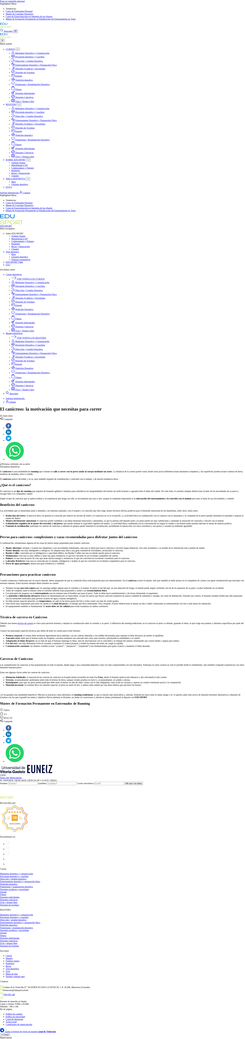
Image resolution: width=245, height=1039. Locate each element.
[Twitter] (8, 440)
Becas (8, 966)
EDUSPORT (6, 226)
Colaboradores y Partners (22, 168)
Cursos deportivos (14, 274)
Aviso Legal (11, 1022)
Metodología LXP (19, 165)
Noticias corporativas (20, 259)
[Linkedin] (8, 434)
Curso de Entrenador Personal (19, 11)
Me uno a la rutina (133, 783)
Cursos (9, 955)
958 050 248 (9, 994)
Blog (13, 182)
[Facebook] (8, 428)
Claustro (15, 176)
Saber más (4, 778)
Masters (9, 958)
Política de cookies (14, 1014)
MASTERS (11, 104)
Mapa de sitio (12, 974)
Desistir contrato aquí (15, 976)
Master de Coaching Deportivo (19, 14)
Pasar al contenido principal (12, 1)
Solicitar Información (9, 193)
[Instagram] (8, 844)
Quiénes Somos (18, 163)
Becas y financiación (20, 173)
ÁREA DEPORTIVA (15, 179)
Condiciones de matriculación (19, 1024)
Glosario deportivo (19, 184)
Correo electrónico (85, 783)
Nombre (3, 783)
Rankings (15, 170)
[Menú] (15, 31)
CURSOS (10, 49)
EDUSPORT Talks (14, 262)
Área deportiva (12, 252)
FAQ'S (9, 187)
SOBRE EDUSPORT (16, 160)
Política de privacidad (15, 1016)
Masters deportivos (14, 333)
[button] (24, 193)
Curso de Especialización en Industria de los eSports (29, 16)
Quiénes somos (12, 961)
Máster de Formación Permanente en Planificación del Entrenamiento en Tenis (41, 19)
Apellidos (42, 783)
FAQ (8, 265)
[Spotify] (8, 859)
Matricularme (16, 778)
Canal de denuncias (14, 1019)
